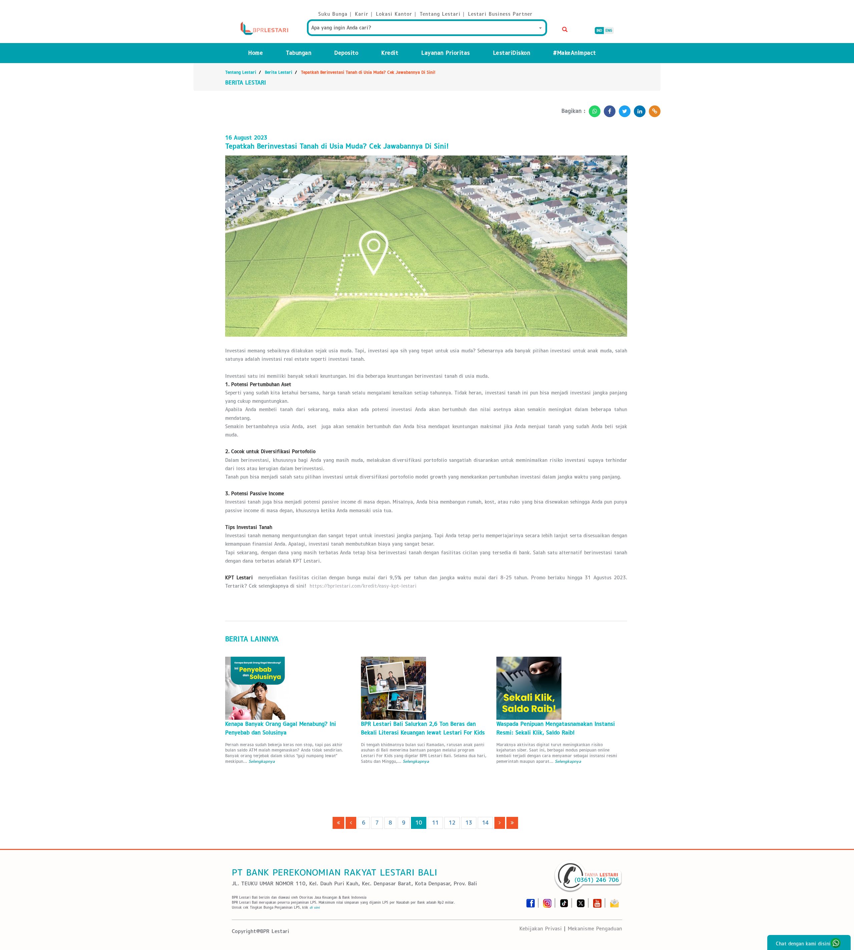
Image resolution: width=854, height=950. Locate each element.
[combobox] (427, 27)
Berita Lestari (278, 72)
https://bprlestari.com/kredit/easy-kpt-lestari (363, 586)
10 (418, 823)
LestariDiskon (511, 53)
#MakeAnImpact (574, 53)
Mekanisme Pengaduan (595, 928)
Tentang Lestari (240, 72)
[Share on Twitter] (622, 109)
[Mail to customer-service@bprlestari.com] (614, 901)
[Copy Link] (653, 109)
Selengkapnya (262, 761)
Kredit (389, 53)
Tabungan (298, 53)
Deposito (346, 53)
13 (468, 823)
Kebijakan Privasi (540, 928)
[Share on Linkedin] (638, 109)
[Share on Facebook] (607, 109)
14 (485, 823)
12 (452, 823)
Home (255, 53)
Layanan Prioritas (445, 53)
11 (435, 823)
